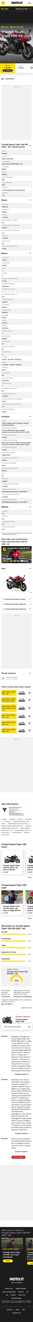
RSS (7, 1295)
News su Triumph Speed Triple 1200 (12, 826)
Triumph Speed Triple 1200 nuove (15, 609)
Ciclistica (5, 416)
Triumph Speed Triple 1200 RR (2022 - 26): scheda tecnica (14, 145)
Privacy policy (9, 1288)
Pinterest (28, 819)
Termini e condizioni (21, 1288)
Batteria (4, 506)
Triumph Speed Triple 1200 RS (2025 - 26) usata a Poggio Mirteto (12, 908)
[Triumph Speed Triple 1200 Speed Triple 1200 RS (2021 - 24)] (29, 716)
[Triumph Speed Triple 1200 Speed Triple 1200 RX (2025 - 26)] (29, 730)
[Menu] (30, 3)
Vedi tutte (30, 877)
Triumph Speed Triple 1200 (23, 1019)
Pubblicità (21, 1292)
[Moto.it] (17, 3)
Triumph (5, 27)
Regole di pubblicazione (9, 1292)
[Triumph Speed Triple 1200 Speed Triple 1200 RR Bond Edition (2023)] (29, 700)
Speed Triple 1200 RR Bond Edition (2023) (8, 700)
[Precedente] (4, 582)
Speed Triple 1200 (17, 27)
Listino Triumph (17, 832)
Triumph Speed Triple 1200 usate (15, 604)
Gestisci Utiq (21, 1295)
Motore (4, 253)
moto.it (18, 1309)
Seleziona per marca (22, 9)
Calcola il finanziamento (13, 599)
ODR (27, 1292)
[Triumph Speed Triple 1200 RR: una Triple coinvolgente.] (12, 1244)
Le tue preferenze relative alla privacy (12, 1321)
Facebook (12, 819)
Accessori (7, 821)
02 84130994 (12, 811)
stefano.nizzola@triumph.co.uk (16, 813)
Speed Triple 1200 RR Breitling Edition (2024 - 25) (9, 708)
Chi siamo (13, 1295)
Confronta (9, 70)
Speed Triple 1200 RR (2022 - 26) (8, 693)
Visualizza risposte (22, 1074)
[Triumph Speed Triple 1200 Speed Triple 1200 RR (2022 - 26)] (29, 693)
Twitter (20, 819)
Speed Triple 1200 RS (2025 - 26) (8, 723)
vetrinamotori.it (16, 1313)
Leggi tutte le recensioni (26, 1007)
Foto (3, 568)
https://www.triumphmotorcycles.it (16, 814)
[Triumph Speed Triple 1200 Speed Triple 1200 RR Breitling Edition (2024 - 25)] (29, 708)
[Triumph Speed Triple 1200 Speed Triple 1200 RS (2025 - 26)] (29, 723)
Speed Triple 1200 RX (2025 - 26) (8, 730)
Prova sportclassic (11, 1249)
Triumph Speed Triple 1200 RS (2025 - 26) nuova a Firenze (11, 867)
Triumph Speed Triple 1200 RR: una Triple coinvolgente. (11, 1254)
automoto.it (10, 1309)
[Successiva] (29, 582)
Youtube (4, 819)
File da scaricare (8, 673)
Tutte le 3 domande (18, 1157)
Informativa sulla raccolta (8, 1319)
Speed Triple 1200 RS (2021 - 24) (8, 716)
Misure (4, 200)
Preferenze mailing (16, 1298)
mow (23, 1309)
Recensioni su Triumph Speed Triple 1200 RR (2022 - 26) (15, 927)
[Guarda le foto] (16, 43)
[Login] (3, 3)
